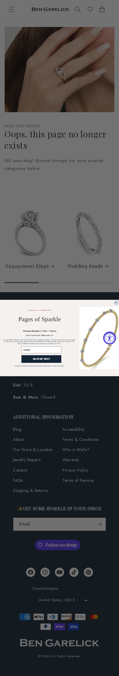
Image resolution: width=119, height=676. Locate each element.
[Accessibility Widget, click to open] (109, 338)
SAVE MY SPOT (41, 359)
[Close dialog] (116, 302)
